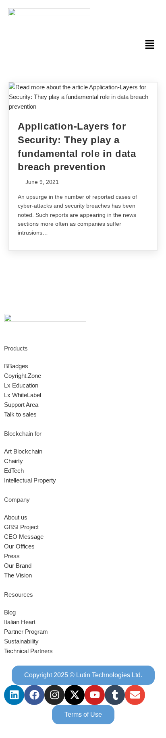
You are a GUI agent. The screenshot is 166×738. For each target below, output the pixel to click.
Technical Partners (28, 650)
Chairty (13, 461)
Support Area (21, 404)
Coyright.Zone (22, 375)
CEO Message (24, 536)
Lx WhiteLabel (22, 395)
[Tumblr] (115, 695)
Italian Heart (19, 621)
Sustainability (21, 641)
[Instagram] (54, 695)
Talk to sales (20, 414)
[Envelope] (135, 695)
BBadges (16, 366)
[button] (150, 45)
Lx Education (21, 385)
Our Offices (19, 546)
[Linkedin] (14, 695)
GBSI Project (21, 527)
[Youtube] (95, 695)
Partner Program (26, 631)
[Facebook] (34, 695)
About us (15, 517)
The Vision (18, 575)
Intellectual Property (30, 480)
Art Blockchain (23, 451)
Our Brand (17, 565)
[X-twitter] (74, 695)
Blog (10, 612)
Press (12, 555)
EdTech (14, 470)
